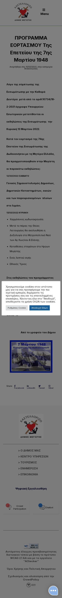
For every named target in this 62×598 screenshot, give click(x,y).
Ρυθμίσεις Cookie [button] (17, 307)
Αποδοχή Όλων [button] (39, 307)
